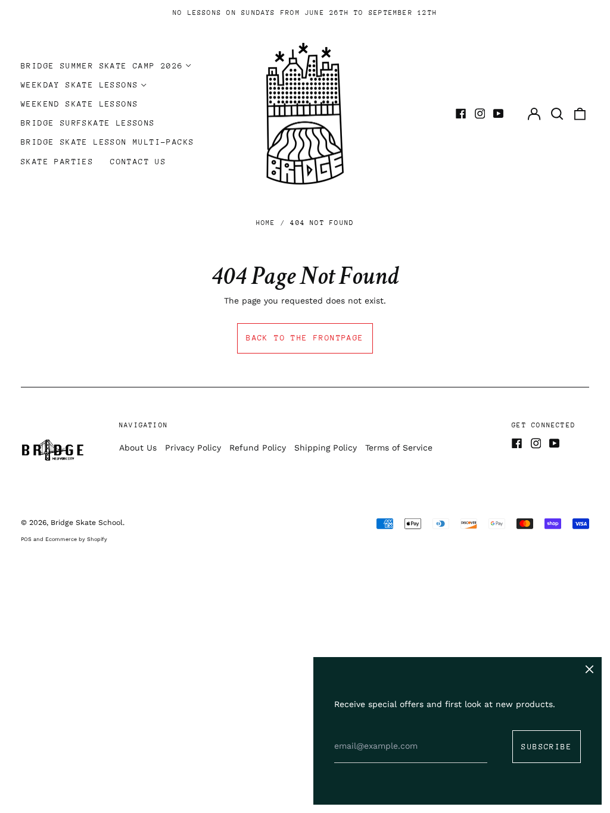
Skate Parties (57, 161)
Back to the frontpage (304, 337)
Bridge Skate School (87, 522)
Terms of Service (398, 447)
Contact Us (138, 161)
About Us (138, 447)
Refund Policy (257, 447)
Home (266, 223)
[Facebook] (461, 113)
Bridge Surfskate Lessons (88, 122)
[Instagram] (480, 113)
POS (26, 539)
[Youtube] (498, 113)
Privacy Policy (193, 447)
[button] (557, 113)
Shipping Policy (325, 447)
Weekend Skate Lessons (79, 103)
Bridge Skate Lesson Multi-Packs (107, 141)
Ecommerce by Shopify (76, 539)
